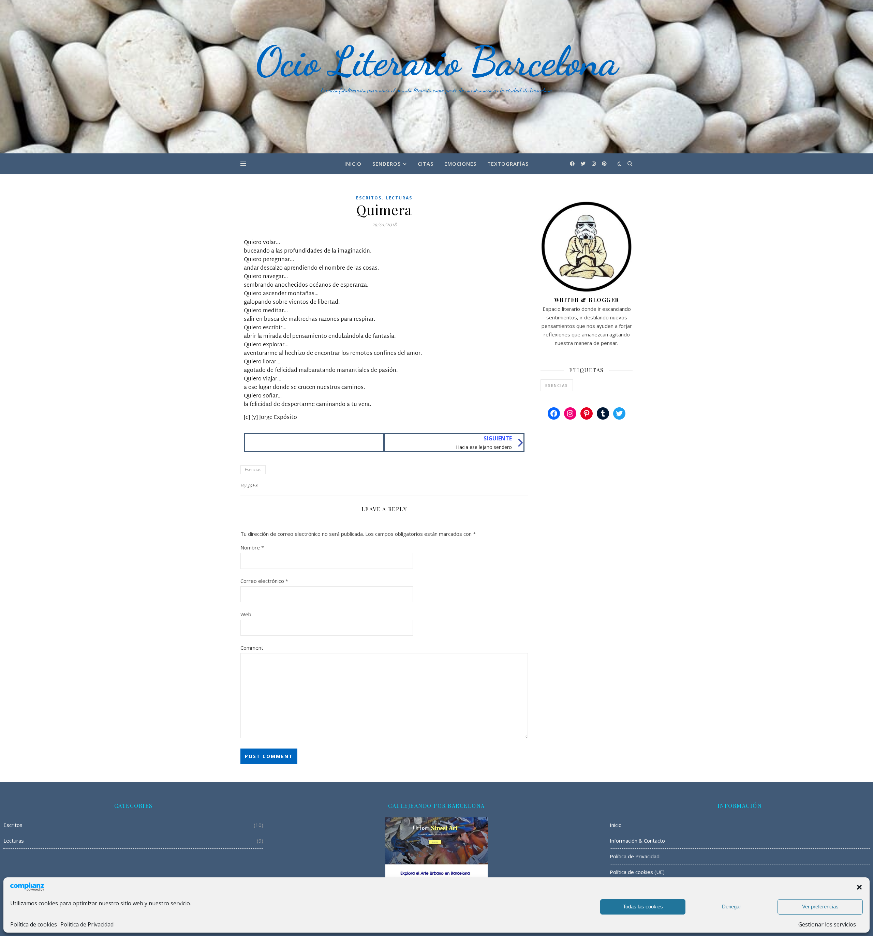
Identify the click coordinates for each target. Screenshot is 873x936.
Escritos (369, 198)
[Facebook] (554, 413)
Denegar (731, 906)
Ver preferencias (820, 906)
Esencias (253, 469)
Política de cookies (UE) (637, 872)
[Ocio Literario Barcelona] (436, 76)
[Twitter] (619, 413)
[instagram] (594, 163)
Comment (251, 647)
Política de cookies (33, 924)
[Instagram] (570, 413)
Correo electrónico (264, 580)
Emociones (460, 163)
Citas (425, 163)
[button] (859, 887)
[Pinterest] (586, 413)
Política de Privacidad (87, 924)
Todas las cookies (643, 906)
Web (245, 614)
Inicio (352, 163)
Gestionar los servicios (827, 924)
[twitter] (584, 163)
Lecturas (399, 198)
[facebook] (573, 163)
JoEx (253, 485)
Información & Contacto (637, 840)
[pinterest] (604, 163)
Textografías (508, 163)
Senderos (386, 163)
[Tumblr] (603, 413)
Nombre (252, 547)
